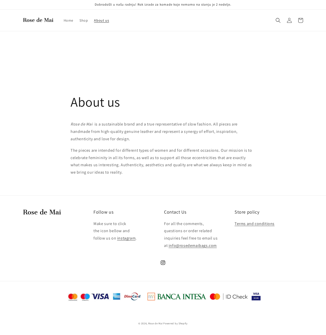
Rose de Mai (155, 323)
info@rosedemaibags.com (193, 245)
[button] (278, 20)
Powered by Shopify (175, 323)
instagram (126, 238)
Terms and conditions (255, 223)
